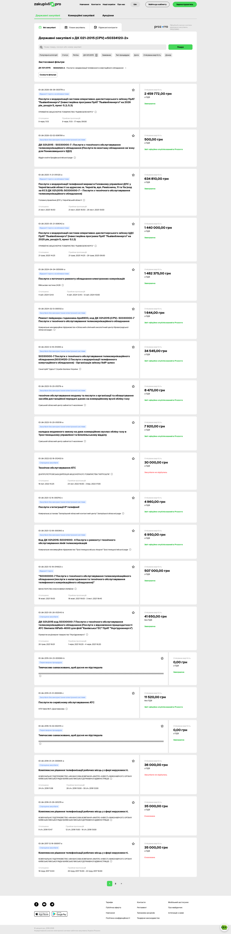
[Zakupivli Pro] (47, 4)
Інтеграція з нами (176, 913)
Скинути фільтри (48, 75)
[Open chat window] (224, 927)
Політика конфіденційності (118, 918)
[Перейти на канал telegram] (52, 904)
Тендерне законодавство (148, 918)
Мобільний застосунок (178, 902)
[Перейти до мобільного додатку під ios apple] (42, 914)
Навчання (84, 4)
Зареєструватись (184, 4)
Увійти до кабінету (157, 4)
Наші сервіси (109, 4)
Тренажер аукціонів (146, 913)
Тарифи (109, 902)
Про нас (121, 4)
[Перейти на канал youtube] (44, 904)
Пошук (180, 47)
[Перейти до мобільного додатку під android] (59, 914)
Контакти (96, 4)
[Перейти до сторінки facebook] (36, 904)
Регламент (142, 907)
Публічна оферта (113, 907)
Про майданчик (175, 907)
